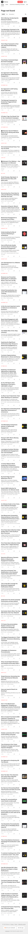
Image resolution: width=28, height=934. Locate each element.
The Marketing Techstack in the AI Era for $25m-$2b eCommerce (10, 30)
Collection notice (22, 924)
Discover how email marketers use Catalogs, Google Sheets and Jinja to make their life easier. (9, 737)
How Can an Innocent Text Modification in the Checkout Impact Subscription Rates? (9, 572)
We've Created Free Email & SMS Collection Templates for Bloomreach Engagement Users (10, 718)
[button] (2, 4)
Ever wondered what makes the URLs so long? (10, 666)
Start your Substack (10, 927)
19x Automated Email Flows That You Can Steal (10, 147)
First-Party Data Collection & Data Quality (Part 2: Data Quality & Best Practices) (10, 531)
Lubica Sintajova (11, 67)
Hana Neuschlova (11, 402)
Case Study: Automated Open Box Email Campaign (9, 60)
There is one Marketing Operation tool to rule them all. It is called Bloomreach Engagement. (10, 221)
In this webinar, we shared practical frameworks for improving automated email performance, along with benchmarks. (10, 136)
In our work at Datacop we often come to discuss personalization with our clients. (10, 654)
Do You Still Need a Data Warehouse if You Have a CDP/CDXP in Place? (8, 384)
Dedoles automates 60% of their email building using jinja (10, 733)
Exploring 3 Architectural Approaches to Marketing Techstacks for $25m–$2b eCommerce (8, 371)
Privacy (12, 924)
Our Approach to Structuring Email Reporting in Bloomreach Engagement (10, 74)
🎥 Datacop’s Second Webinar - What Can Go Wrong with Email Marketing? (10, 132)
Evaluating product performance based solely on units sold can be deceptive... (10, 812)
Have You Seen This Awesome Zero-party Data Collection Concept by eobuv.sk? (9, 776)
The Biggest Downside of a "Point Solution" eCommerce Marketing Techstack (10, 639)
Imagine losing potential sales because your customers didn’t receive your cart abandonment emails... (10, 589)
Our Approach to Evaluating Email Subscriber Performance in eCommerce (10, 410)
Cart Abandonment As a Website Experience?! (10, 263)
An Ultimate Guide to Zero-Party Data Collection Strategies (10, 504)
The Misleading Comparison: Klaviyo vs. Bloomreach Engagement (9, 426)
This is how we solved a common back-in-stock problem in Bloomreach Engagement (10, 251)
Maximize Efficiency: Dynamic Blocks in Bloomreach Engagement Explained (9, 559)
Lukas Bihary (7, 24)
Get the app (20, 927)
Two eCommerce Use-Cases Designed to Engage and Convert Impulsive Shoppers (10, 746)
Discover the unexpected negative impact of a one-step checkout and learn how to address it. (10, 334)
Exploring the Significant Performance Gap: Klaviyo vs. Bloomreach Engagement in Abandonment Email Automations (9, 344)
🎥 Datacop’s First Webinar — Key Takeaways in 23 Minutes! (10, 162)
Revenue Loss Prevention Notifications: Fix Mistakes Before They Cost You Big (8, 278)
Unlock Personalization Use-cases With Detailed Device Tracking (9, 291)
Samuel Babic (10, 201)
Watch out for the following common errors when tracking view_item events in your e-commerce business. (10, 857)
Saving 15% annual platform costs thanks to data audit (9, 800)
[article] (14, 22)
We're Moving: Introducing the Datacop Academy (9, 18)
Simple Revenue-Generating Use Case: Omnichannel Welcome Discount (10, 678)
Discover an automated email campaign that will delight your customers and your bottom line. (10, 64)
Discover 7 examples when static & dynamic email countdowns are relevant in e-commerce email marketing (10, 323)
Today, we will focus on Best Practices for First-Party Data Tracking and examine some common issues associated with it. (10, 535)
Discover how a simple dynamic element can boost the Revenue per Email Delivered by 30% (10, 120)
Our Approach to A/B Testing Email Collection (9, 89)
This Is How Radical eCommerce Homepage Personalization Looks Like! (10, 841)
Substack (7, 931)
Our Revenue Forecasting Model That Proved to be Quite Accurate (10, 788)
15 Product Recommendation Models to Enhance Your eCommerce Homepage (9, 626)
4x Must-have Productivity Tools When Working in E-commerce (10, 396)
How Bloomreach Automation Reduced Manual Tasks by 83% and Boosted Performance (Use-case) (10, 517)
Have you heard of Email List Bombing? (9, 690)
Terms (15, 924)
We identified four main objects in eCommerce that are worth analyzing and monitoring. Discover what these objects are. (9, 469)
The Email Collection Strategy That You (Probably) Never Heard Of (10, 882)
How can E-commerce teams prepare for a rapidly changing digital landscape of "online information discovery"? (10, 210)
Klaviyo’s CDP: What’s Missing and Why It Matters (9, 438)
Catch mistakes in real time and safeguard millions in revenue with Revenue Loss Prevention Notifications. (10, 282)
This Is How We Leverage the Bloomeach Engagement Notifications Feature (9, 585)
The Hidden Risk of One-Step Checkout (9, 331)
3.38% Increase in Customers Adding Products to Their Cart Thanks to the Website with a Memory (9, 895)
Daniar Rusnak (8, 66)
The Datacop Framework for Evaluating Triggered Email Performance (9, 102)
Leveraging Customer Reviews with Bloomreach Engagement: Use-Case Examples (10, 451)
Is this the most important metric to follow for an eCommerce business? (10, 308)
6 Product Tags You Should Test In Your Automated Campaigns (10, 117)
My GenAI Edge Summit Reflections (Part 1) (8, 477)
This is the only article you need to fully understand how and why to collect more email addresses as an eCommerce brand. (10, 492)
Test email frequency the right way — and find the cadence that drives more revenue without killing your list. (10, 49)
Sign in (25, 2)
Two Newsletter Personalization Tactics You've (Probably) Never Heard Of (10, 825)
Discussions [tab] (11, 14)
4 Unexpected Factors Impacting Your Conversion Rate (10, 907)
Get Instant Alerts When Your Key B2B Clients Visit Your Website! (10, 611)
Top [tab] (7, 14)
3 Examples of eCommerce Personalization (8, 651)
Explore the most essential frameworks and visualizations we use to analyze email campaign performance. (10, 603)
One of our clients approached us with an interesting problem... (10, 576)
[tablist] (8, 14)
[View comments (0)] (8, 26)
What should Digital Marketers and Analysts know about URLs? (10, 662)
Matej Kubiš (9, 285)
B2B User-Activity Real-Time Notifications (10, 614)
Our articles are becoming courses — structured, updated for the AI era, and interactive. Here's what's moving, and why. (10, 22)
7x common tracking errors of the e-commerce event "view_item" (10, 853)
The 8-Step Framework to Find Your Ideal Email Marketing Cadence (9, 45)
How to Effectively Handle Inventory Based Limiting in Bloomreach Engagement (9, 247)
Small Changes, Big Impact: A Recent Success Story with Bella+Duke (9, 178)
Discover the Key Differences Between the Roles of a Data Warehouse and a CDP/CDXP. (10, 388)
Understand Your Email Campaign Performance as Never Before (10, 600)
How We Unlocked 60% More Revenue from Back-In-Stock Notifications (9, 869)
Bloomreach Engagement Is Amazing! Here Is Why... (9, 218)
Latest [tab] (3, 14)
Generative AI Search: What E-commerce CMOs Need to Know (10, 207)
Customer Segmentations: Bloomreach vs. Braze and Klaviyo (10, 356)
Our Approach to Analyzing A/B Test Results (10, 761)
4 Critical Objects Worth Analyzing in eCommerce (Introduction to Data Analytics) (10, 465)
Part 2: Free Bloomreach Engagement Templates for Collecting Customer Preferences (10, 705)
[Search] (25, 14)
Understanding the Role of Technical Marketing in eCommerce (8, 233)
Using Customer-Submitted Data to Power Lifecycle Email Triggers (9, 198)
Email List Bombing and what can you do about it (10, 693)
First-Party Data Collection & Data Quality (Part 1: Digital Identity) (10, 543)
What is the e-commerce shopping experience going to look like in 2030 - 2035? (10, 481)
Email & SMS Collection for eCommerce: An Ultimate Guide (10, 489)
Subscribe (20, 2)
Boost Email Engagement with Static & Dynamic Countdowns (9, 320)
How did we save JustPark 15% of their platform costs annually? (10, 803)
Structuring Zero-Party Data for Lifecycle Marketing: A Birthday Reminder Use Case (10, 194)
